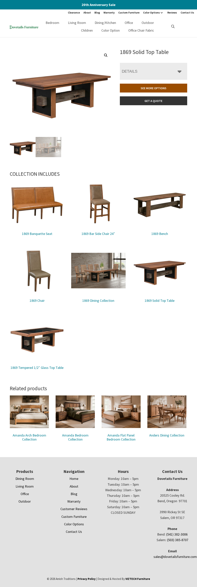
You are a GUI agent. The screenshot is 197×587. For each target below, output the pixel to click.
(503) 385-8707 (177, 540)
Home (73, 478)
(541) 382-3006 (177, 534)
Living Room (77, 22)
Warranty (109, 12)
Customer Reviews (73, 509)
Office (129, 22)
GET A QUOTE (153, 101)
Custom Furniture (128, 12)
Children (87, 30)
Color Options (151, 12)
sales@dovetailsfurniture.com (175, 556)
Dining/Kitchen (105, 22)
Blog (97, 12)
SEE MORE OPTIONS (153, 88)
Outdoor (148, 22)
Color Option (110, 30)
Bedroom (52, 22)
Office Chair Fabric (141, 30)
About (87, 12)
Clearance (74, 12)
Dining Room (24, 478)
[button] (105, 55)
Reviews (172, 12)
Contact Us (187, 12)
